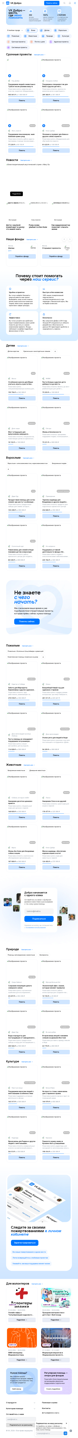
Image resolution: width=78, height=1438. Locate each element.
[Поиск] (65, 3)
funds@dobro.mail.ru (51, 1413)
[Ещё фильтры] (55, 351)
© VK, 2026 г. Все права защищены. (19, 1431)
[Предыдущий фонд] (64, 239)
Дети (9, 250)
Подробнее (16, 194)
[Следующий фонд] (70, 239)
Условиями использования (36, 928)
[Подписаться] (65, 1433)
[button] (21, 1403)
